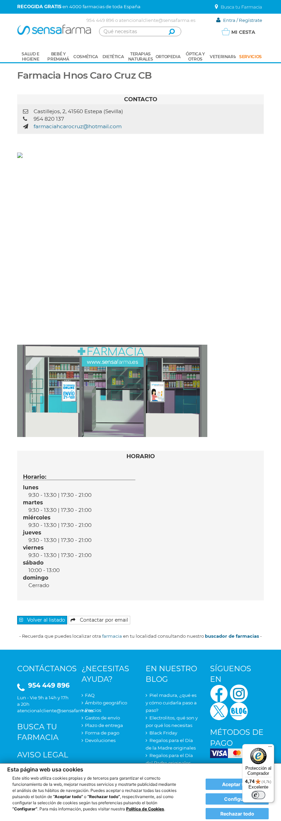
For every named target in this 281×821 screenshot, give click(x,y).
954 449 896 (100, 20)
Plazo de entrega (104, 725)
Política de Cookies (145, 808)
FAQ (90, 695)
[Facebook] (219, 693)
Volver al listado (45, 620)
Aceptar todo (237, 784)
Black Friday (163, 733)
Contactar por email (103, 620)
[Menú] (270, 748)
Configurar (237, 799)
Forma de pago (102, 733)
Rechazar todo (237, 814)
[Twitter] (219, 710)
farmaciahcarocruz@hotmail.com (78, 126)
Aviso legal (42, 754)
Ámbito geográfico (106, 702)
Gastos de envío (102, 717)
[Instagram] (239, 693)
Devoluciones (100, 740)
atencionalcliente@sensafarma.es (157, 20)
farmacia (112, 636)
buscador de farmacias (232, 636)
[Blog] (239, 710)
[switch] (258, 795)
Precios (93, 710)
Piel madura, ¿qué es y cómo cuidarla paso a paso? (171, 702)
